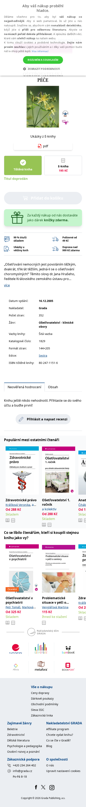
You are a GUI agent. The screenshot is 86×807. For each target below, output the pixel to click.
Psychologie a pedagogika (24, 746)
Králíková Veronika (18, 505)
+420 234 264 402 (24, 765)
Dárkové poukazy (42, 698)
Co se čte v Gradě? (58, 740)
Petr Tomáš (13, 607)
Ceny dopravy (40, 693)
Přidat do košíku (47, 198)
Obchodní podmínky (44, 704)
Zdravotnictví (16, 735)
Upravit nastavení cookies (63, 771)
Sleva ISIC (37, 710)
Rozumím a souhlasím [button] (43, 60)
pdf (45, 146)
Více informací (40, 51)
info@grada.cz (22, 771)
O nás (50, 765)
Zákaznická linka (42, 715)
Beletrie (12, 729)
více (7, 285)
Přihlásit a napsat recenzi (47, 419)
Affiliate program (57, 729)
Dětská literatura (18, 740)
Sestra (43, 355)
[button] (43, 69)
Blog (49, 746)
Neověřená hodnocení (24, 387)
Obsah (53, 387)
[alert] (43, 38)
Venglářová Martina (55, 607)
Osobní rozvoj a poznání (23, 751)
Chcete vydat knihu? (59, 735)
